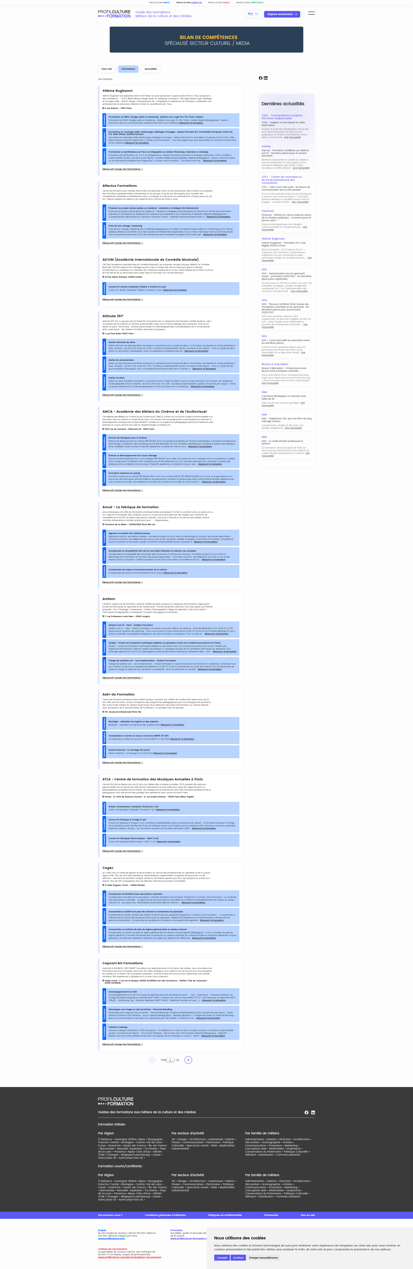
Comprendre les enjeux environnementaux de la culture (138, 570)
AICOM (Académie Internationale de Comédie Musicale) (150, 259)
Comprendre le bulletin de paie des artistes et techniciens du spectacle (146, 912)
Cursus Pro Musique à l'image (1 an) (127, 820)
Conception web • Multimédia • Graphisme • (274, 1148)
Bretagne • (128, 1142)
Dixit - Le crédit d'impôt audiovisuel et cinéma (282, 442)
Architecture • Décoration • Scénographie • (278, 1141)
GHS (264, 269)
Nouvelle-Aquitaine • (131, 1148)
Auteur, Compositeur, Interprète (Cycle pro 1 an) (134, 807)
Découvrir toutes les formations (121, 169)
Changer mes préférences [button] (263, 1257)
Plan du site (308, 1215)
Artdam (108, 599)
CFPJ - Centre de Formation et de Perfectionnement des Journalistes (282, 180)
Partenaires (271, 1215)
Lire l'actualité (292, 137)
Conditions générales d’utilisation (165, 1215)
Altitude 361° (113, 316)
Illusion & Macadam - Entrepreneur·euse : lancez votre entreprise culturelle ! (284, 369)
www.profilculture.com (111, 1239)
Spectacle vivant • (199, 1145)
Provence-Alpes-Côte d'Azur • (133, 1151)
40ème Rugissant (117, 90)
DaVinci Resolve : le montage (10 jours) (129, 750)
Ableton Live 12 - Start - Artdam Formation (131, 625)
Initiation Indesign (118, 1027)
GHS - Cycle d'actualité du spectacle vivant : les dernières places (286, 341)
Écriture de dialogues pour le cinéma (128, 438)
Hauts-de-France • (136, 1145)
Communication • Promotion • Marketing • (272, 1145)
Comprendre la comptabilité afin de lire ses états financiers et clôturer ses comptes (152, 551)
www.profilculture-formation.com (190, 1239)
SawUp (266, 146)
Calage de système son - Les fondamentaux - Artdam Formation (142, 661)
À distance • (106, 1139)
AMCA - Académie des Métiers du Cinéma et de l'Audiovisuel (154, 411)
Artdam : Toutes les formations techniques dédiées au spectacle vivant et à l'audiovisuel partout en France (165, 643)
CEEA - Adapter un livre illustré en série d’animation (283, 123)
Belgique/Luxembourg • (137, 1154)
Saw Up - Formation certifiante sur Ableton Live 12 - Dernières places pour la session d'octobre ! (285, 153)
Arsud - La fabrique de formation (130, 507)
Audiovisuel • (217, 1139)
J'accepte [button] (222, 1257)
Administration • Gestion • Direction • (269, 1139)
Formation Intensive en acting (124, 473)
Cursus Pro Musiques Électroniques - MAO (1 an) (134, 838)
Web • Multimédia (222, 1145)
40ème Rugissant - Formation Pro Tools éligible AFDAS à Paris (284, 244)
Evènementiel (180, 1148)
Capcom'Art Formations (122, 963)
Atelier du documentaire (121, 360)
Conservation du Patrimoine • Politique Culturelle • (277, 1151)
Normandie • (108, 1148)
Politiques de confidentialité (225, 1215)
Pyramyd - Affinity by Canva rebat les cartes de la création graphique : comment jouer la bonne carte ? (286, 218)
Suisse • (157, 1154)
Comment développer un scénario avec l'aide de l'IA (284, 397)
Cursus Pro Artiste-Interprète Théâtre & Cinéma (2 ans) (137, 287)
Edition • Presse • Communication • (204, 1141)
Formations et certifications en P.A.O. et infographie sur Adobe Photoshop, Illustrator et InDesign (158, 152)
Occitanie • (152, 1148)
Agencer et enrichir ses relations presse (129, 533)
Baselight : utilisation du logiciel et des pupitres (133, 722)
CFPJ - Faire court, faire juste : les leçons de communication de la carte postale (286, 188)
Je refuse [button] (238, 1257)
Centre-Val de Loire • (149, 1142)
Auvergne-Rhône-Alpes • (131, 1139)
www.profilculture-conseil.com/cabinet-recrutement (129, 1257)
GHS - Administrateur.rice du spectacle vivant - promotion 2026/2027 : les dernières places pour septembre (287, 276)
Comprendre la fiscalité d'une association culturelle (135, 894)
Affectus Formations (119, 185)
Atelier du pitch (117, 378)
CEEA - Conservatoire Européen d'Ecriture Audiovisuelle (282, 117)
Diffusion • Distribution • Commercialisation (273, 1154)
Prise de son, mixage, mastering (125, 226)
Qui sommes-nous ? (110, 1215)
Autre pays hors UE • (132, 1158)
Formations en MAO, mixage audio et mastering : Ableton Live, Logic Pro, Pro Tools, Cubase (156, 117)
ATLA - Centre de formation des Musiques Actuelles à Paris (152, 779)
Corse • (103, 1145)
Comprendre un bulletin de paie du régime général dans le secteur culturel (148, 929)
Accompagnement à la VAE (123, 992)
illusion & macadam (275, 364)
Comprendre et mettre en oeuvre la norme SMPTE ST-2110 (139, 736)
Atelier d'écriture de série (122, 342)
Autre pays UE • (108, 1158)
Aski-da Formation (118, 694)
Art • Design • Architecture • (190, 1139)
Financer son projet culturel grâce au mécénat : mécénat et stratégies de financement (154, 208)
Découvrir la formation (191, 123)
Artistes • (288, 1142)
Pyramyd (268, 211)
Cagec (107, 868)
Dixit (264, 392)
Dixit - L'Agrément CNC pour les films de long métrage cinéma (287, 420)
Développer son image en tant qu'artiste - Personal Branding (140, 1009)
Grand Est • (115, 1145)
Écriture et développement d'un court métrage (133, 456)
